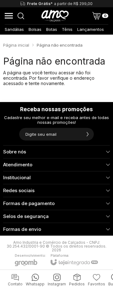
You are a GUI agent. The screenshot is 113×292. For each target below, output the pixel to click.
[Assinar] (87, 134)
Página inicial (16, 45)
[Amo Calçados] (55, 16)
